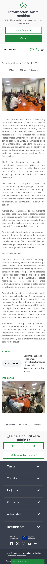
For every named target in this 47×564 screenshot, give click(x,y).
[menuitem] (11, 544)
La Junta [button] (12, 490)
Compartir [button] (34, 70)
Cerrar (23, 38)
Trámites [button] (13, 478)
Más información (23, 30)
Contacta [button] (13, 502)
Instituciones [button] (15, 527)
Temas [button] (11, 466)
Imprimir (14, 70)
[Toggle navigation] (19, 49)
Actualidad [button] (14, 514)
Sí (13, 445)
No (33, 445)
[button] (32, 49)
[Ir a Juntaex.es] (8, 49)
